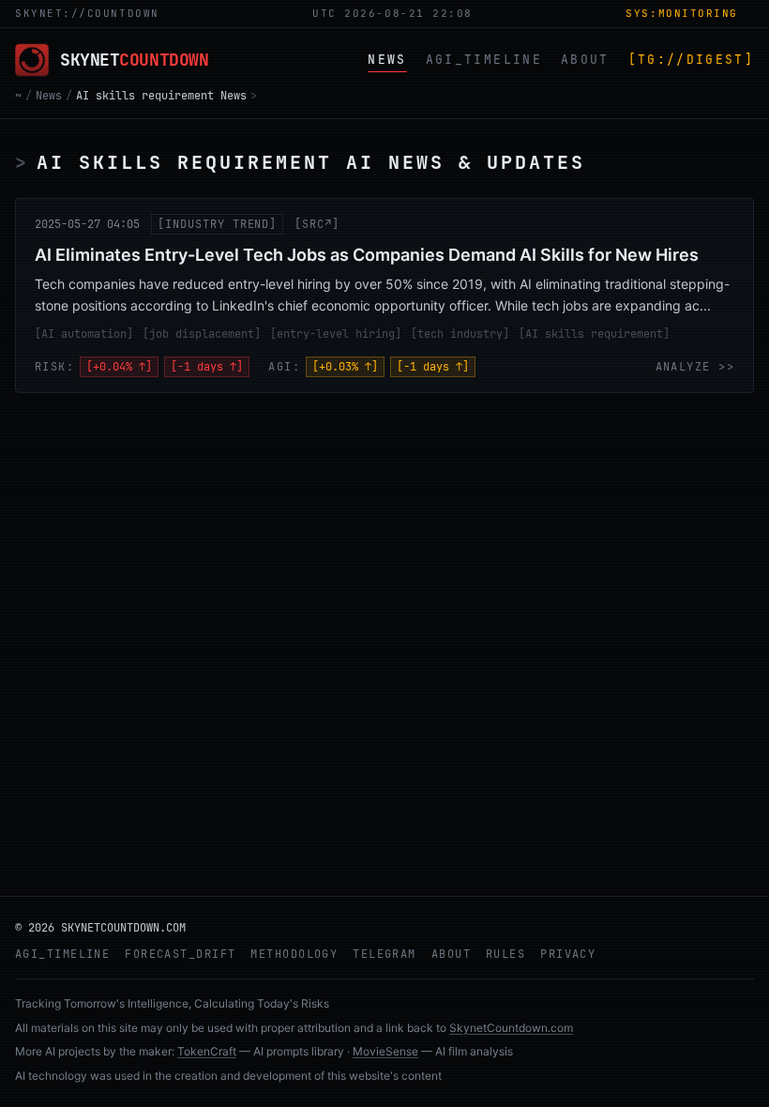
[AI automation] (84, 333)
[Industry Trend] (217, 224)
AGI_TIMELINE (484, 60)
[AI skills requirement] (594, 333)
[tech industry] (460, 333)
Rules (505, 954)
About (451, 954)
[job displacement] (202, 333)
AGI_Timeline (62, 954)
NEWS (387, 60)
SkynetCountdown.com (511, 1028)
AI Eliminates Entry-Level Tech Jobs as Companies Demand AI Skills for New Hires (367, 255)
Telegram (384, 954)
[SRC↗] (316, 224)
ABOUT (585, 60)
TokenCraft (206, 1051)
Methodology (294, 954)
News (49, 95)
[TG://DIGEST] (691, 60)
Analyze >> (695, 366)
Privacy (568, 954)
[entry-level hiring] (335, 333)
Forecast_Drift (180, 954)
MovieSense (385, 1051)
